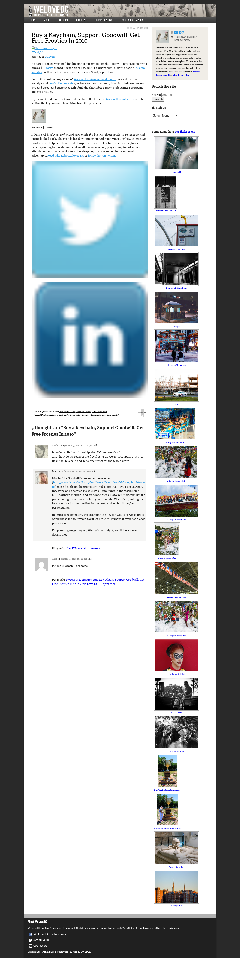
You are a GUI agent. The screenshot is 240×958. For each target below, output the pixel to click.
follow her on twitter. (102, 155)
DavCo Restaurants (61, 83)
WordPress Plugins (67, 952)
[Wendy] (44, 48)
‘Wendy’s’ (37, 52)
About (47, 20)
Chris (54, 559)
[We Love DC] (122, 11)
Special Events (83, 411)
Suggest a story (103, 20)
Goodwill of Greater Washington (95, 79)
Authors (63, 20)
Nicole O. (56, 445)
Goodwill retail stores (120, 99)
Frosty (48, 68)
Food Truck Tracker (132, 20)
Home (33, 20)
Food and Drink (67, 411)
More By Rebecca (182, 40)
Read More (172, 928)
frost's (65, 415)
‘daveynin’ (50, 57)
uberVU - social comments (83, 548)
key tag (106, 415)
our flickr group (185, 131)
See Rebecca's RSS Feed (185, 36)
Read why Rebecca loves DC (65, 155)
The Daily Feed (99, 411)
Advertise (81, 20)
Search (156, 95)
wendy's (115, 415)
